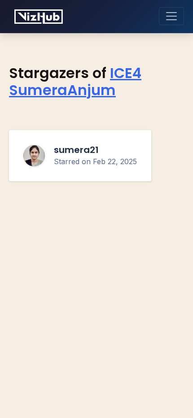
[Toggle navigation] (171, 16)
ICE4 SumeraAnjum (75, 81)
